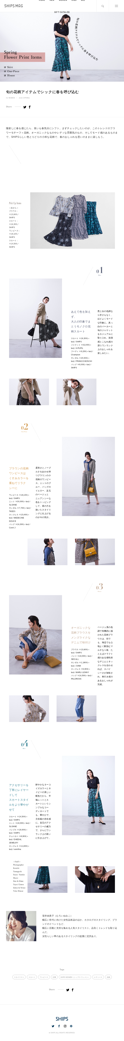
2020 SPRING (24, 98)
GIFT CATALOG (62, 12)
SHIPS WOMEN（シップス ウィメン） (74, 977)
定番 (54, 977)
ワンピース (44, 977)
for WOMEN (10, 98)
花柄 (108, 977)
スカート (32, 977)
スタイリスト (19, 977)
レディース (98, 977)
